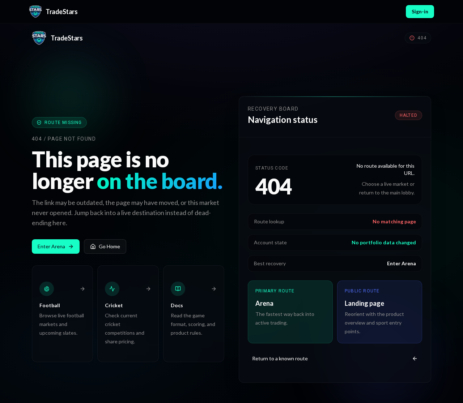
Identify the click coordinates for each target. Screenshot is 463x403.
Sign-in (420, 11)
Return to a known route (280, 358)
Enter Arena (51, 246)
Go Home (109, 246)
